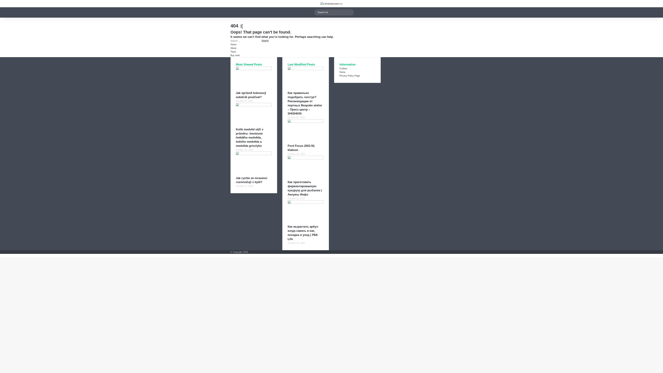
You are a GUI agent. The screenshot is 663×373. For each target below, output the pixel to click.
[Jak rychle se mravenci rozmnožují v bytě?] (254, 154)
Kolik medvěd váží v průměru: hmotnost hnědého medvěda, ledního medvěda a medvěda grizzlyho (249, 137)
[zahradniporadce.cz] (331, 4)
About (233, 48)
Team (233, 51)
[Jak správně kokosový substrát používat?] (254, 69)
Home (233, 44)
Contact (343, 68)
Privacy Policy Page (349, 75)
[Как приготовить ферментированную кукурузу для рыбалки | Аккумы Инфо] (306, 158)
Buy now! (235, 55)
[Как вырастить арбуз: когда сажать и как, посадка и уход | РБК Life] (306, 203)
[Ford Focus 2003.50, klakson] (306, 122)
